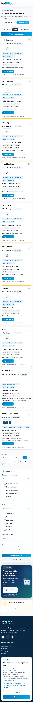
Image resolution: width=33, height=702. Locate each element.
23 (20, 461)
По (18, 546)
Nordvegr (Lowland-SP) (10, 374)
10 (15, 461)
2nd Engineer (7, 123)
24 (26, 461)
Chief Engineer (8, 164)
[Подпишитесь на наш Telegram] (3, 637)
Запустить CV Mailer (8, 590)
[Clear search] (29, 479)
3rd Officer (7, 205)
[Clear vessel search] (29, 509)
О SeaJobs (4, 656)
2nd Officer (7, 247)
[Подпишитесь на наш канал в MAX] (12, 637)
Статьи (3, 653)
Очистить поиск (16, 559)
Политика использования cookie (13, 683)
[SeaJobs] (10, 3)
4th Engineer (7, 40)
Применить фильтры (16, 555)
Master (5, 329)
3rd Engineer (7, 81)
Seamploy (5, 417)
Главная (3, 10)
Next (3, 465)
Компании (4, 648)
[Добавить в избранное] (29, 40)
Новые (15, 29)
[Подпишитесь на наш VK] (7, 637)
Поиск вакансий (6, 646)
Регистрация (5, 651)
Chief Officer (7, 288)
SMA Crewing (6, 43)
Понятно (16, 697)
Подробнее (7, 71)
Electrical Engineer (10, 414)
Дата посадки (24, 29)
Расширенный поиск (17, 34)
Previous (4, 454)
